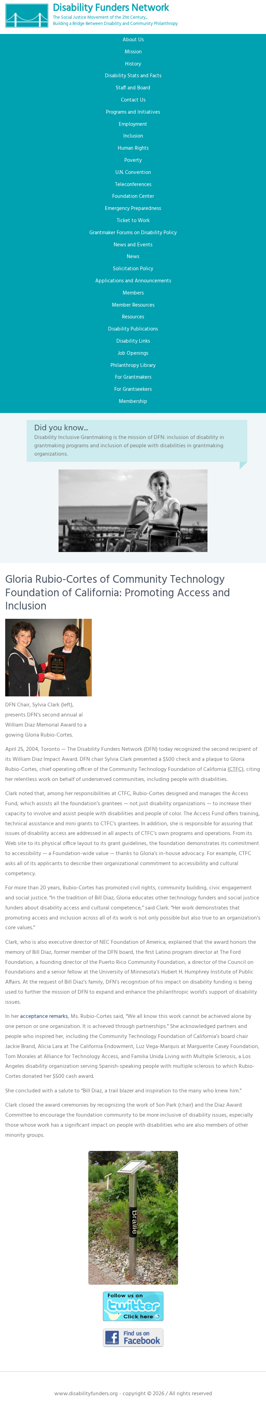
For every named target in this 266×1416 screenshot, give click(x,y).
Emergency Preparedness (133, 208)
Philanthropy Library (133, 365)
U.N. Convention (133, 172)
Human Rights (133, 148)
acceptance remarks (44, 1016)
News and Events (133, 245)
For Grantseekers (133, 389)
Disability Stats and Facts (133, 76)
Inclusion (133, 136)
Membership (133, 401)
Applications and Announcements (133, 281)
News (133, 257)
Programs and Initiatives (133, 112)
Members (133, 293)
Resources (133, 317)
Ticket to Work (133, 221)
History (133, 64)
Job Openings (133, 353)
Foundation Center (133, 196)
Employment (133, 124)
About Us (133, 40)
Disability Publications (133, 329)
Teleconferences (133, 185)
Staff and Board (133, 88)
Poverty (133, 160)
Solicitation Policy (133, 269)
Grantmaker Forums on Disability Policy (133, 233)
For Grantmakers (133, 377)
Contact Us (133, 100)
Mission (133, 52)
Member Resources (133, 305)
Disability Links (133, 341)
